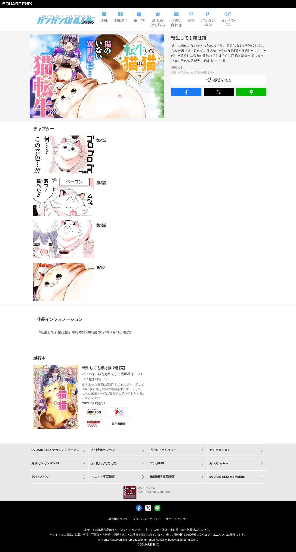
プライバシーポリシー (147, 519)
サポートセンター (177, 519)
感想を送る (222, 79)
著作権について (118, 519)
